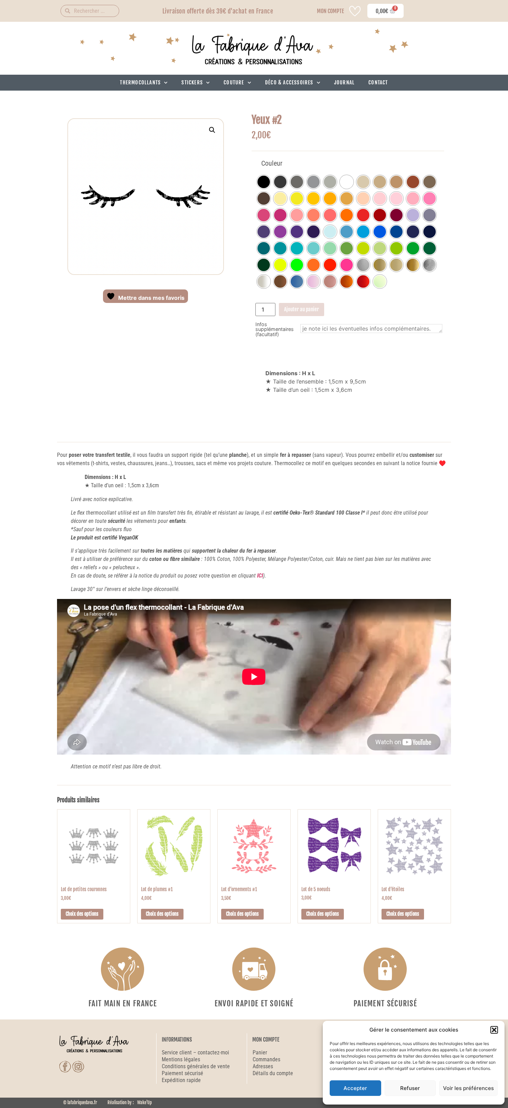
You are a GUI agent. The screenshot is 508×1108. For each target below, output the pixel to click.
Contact (378, 82)
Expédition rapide (181, 1080)
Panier (260, 1052)
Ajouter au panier (301, 309)
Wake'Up (144, 1102)
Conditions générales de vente (196, 1066)
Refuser (410, 1088)
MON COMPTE (330, 11)
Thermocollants (140, 82)
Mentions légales (181, 1059)
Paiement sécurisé (183, 1073)
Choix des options (82, 914)
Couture (234, 82)
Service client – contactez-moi (195, 1052)
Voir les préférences (468, 1088)
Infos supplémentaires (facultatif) (274, 329)
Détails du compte (273, 1073)
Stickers (192, 82)
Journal (344, 82)
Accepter (355, 1088)
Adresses (263, 1066)
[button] (494, 1029)
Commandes (266, 1059)
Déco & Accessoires (289, 82)
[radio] (264, 182)
